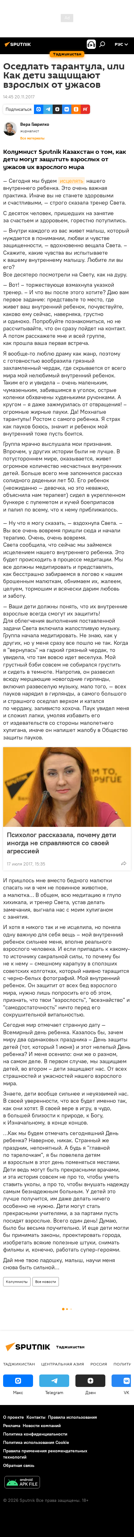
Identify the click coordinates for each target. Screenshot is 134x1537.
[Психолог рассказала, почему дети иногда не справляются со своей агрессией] (67, 787)
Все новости (45, 1281)
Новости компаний (42, 1425)
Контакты (35, 1417)
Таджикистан (19, 1364)
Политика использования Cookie (36, 1442)
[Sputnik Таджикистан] (18, 47)
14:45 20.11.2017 (19, 97)
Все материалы (32, 138)
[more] (123, 863)
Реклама (11, 1425)
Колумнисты (17, 1281)
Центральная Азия (62, 1364)
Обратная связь (18, 1465)
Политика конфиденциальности (35, 1434)
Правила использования (72, 1417)
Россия (98, 1364)
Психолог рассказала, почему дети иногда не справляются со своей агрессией (61, 843)
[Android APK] (22, 1483)
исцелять (71, 180)
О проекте (13, 1417)
